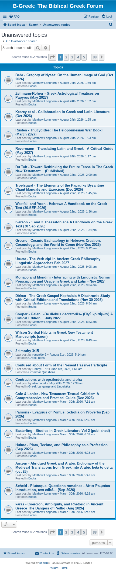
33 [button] (95, 57)
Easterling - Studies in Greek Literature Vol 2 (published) (62, 431)
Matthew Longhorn (44, 82)
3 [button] (72, 57)
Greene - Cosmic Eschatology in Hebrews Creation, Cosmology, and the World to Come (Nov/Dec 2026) (58, 243)
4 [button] (78, 57)
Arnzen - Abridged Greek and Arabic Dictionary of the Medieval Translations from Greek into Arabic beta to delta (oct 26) (63, 467)
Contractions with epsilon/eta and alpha (48, 379)
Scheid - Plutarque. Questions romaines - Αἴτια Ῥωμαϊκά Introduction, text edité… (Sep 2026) (62, 488)
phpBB (43, 562)
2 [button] (66, 57)
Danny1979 (39, 368)
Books (32, 86)
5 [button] (84, 57)
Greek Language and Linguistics (49, 386)
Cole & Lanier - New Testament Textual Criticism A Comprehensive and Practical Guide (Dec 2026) (57, 396)
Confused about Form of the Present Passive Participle (61, 365)
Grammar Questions (41, 372)
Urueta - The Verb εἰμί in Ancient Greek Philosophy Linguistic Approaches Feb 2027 (57, 261)
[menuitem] (14, 16)
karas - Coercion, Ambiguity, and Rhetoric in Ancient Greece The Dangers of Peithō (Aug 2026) (59, 506)
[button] (52, 57)
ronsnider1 (39, 354)
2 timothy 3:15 (27, 351)
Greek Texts (36, 357)
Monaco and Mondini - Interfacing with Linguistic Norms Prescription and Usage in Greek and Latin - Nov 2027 (62, 279)
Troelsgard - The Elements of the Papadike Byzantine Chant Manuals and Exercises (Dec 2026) (59, 187)
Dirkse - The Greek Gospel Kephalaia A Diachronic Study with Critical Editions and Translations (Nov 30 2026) (62, 298)
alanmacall (39, 383)
